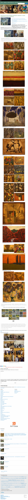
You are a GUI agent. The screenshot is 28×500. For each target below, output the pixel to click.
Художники (5, 2)
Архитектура (2, 393)
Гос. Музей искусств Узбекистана (4, 480)
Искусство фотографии (3, 403)
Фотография (8, 486)
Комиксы (7, 483)
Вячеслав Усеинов (13, 478)
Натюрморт (16, 483)
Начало (2, 2)
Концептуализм (10, 483)
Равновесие (13, 21)
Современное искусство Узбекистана (22, 19)
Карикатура (2, 483)
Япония (4, 488)
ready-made (2, 390)
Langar (1, 476)
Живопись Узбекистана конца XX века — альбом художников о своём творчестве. (14, 456)
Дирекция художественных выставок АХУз (5, 496)
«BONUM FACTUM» (5, 476)
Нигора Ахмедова (19, 483)
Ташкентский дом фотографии (4, 416)
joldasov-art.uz (2, 495)
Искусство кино (2, 402)
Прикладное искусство (8, 485)
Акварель (22, 476)
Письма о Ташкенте (3, 497)
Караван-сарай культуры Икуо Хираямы (20, 481)
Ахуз (2, 478)
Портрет (2, 411)
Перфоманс (25, 483)
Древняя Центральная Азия (4, 399)
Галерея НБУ (23, 478)
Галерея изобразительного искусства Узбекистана (19, 18)
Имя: (1, 382)
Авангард (2, 391)
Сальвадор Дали (6, 461)
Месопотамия (6, 466)
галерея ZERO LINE (6, 488)
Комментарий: (2, 371)
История (14, 481)
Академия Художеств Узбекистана (5, 392)
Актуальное (25, 476)
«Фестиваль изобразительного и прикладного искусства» (13, 476)
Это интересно (2, 420)
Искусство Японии (6, 448)
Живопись (13, 19)
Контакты (20, 2)
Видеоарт (2, 395)
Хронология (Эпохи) (3, 453)
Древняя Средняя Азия (11, 2)
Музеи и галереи (16, 19)
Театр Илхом (2, 417)
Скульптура (23, 485)
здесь (1, 331)
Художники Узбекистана (14, 20)
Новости (2, 409)
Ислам (1, 405)
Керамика (4, 483)
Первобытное (2, 410)
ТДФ (2, 486)
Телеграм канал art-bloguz (3, 498)
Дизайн (1, 398)
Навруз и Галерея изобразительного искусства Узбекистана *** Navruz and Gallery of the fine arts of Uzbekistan (15, 444)
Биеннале (2, 394)
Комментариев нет (14, 23)
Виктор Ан (10, 478)
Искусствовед (16, 2)
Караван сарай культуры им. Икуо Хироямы (6, 406)
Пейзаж (22, 483)
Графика (2, 397)
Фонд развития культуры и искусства (5, 418)
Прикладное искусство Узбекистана (5, 412)
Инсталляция (2, 401)
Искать (26, 3)
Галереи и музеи (18, 478)
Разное (1, 413)
